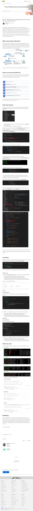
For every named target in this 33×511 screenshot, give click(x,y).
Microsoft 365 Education (24, 486)
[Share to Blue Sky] (17, 478)
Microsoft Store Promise (13, 490)
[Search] (25, 1)
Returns (12, 486)
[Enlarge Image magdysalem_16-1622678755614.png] (17, 368)
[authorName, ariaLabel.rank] (4, 23)
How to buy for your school (24, 487)
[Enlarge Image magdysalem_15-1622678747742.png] (17, 361)
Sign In (30, 1)
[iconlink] (4, 449)
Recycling (27, 508)
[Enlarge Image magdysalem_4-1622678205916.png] (16, 150)
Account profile (12, 482)
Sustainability (23, 505)
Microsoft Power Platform (3, 501)
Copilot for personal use (3, 487)
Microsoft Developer (13, 497)
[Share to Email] (20, 478)
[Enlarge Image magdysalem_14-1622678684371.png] (17, 352)
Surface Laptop (2, 483)
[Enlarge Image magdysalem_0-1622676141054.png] (16, 57)
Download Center (13, 483)
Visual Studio (12, 505)
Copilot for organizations (3, 486)
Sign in (6, 472)
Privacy (9, 508)
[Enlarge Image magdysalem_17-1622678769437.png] (17, 374)
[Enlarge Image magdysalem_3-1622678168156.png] (16, 137)
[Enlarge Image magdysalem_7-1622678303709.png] (16, 182)
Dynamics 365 (2, 498)
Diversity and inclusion (24, 502)
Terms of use (16, 508)
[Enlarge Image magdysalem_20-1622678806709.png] (17, 408)
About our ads (2, 509)
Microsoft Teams (2, 502)
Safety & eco (24, 508)
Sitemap (2, 508)
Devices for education (24, 483)
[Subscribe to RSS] (19, 478)
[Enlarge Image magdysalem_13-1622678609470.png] (16, 329)
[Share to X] (15, 478)
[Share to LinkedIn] (12, 478)
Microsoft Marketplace (13, 502)
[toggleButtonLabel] (30, 3)
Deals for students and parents (25, 490)
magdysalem (8, 443)
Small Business (2, 505)
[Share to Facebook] (13, 478)
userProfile (8, 445)
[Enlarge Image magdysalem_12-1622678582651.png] (16, 302)
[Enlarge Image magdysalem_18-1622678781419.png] (17, 385)
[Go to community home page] (4, 1)
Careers (22, 495)
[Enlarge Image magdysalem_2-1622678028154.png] (9, 116)
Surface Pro (2, 482)
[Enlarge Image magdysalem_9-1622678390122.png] (15, 229)
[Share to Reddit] (16, 478)
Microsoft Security (3, 497)
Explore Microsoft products (4, 490)
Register (27, 1)
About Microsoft (23, 497)
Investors (22, 501)
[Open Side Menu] (2, 1)
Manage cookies (12, 508)
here (28, 67)
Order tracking (12, 487)
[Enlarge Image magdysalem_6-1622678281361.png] (16, 171)
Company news (23, 498)
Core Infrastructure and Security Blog (7, 3)
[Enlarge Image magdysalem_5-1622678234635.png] (15, 162)
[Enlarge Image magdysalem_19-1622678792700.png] (17, 397)
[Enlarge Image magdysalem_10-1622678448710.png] (15, 265)
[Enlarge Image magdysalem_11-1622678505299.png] (16, 286)
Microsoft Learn (13, 498)
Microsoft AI (2, 495)
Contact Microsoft (6, 508)
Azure (12, 495)
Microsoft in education (24, 482)
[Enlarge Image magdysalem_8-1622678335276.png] (16, 200)
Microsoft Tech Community (14, 501)
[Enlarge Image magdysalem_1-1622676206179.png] (16, 89)
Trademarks (20, 508)
